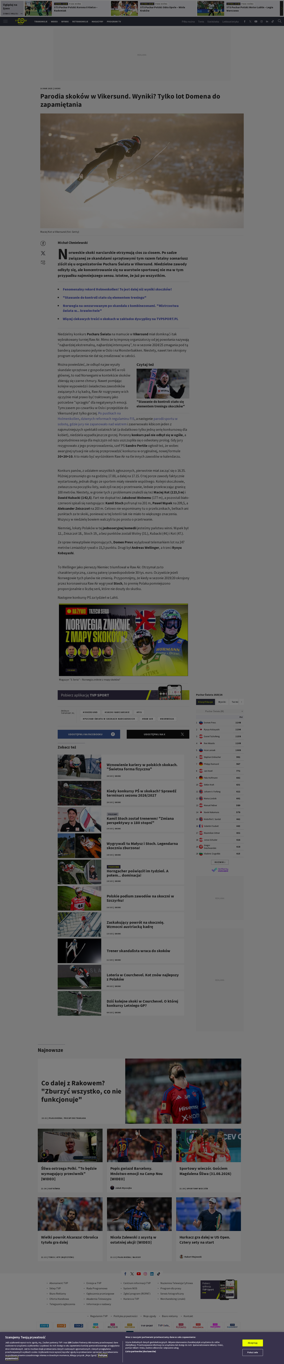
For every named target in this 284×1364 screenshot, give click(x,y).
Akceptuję (253, 1343)
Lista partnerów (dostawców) (140, 1351)
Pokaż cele (252, 1352)
